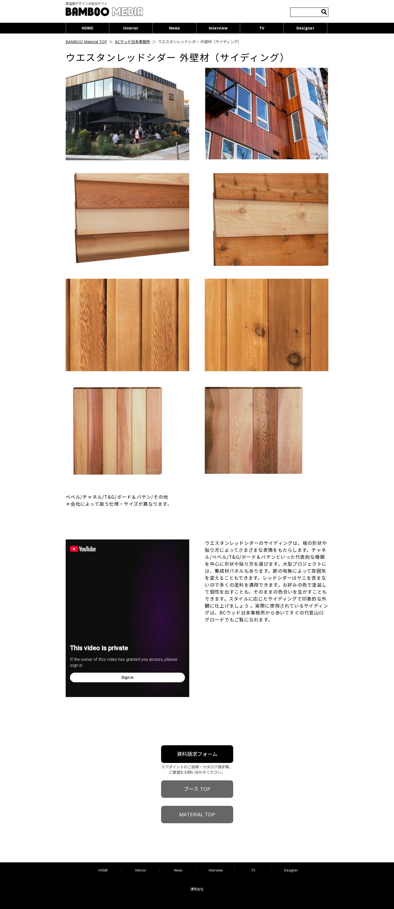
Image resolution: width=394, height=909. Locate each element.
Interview (218, 28)
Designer (305, 28)
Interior (130, 28)
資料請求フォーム (197, 754)
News (174, 28)
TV (262, 28)
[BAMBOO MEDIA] (104, 12)
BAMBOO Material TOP (86, 41)
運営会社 (197, 889)
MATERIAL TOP (197, 814)
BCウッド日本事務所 (132, 41)
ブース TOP (197, 788)
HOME (87, 28)
